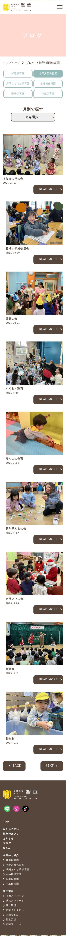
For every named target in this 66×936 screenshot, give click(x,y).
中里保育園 (48, 94)
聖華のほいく (11, 834)
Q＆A (6, 848)
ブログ (7, 843)
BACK (16, 766)
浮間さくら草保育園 (18, 83)
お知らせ (8, 838)
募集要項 (11, 920)
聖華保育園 (17, 94)
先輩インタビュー (16, 910)
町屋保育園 (17, 73)
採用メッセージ (15, 896)
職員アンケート (15, 901)
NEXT (49, 766)
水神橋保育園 (48, 83)
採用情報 (8, 891)
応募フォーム (14, 924)
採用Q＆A (12, 915)
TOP (6, 822)
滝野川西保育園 (48, 73)
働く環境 (11, 905)
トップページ (11, 63)
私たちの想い (11, 829)
